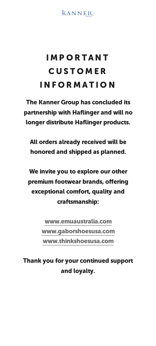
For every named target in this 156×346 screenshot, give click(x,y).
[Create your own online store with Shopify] (133, 318)
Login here (125, 333)
